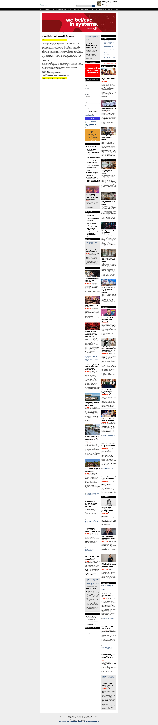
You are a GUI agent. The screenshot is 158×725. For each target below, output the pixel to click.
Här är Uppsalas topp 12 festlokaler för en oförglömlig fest (107, 232)
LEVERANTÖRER (103, 9)
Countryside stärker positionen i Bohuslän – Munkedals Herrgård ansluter (92, 530)
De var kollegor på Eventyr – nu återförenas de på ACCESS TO (108, 137)
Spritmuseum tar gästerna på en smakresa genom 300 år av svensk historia (92, 470)
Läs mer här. (87, 719)
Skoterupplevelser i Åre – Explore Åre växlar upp (92, 250)
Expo (102, 660)
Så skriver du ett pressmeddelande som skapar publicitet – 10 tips (93, 157)
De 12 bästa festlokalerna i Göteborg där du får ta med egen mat (108, 259)
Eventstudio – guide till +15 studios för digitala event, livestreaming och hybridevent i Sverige (92, 367)
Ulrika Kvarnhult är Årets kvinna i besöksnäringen (107, 419)
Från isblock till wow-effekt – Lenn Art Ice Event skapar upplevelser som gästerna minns (92, 439)
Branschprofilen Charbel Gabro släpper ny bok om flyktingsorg (107, 319)
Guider (92, 9)
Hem (43, 32)
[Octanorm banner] (79, 31)
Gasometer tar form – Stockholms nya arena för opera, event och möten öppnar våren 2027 (91, 334)
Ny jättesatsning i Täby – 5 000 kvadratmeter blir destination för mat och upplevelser (108, 290)
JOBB (96, 9)
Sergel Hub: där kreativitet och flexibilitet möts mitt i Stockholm (108, 445)
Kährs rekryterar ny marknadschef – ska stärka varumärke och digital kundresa (108, 565)
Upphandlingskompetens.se (92, 721)
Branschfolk (104, 322)
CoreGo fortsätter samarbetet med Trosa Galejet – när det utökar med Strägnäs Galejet (92, 197)
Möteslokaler (68, 9)
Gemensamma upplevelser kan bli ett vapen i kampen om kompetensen (108, 78)
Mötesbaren (48, 9)
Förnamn (87, 88)
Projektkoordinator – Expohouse (108, 53)
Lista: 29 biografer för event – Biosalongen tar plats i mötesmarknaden (92, 558)
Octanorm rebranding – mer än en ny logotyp (92, 587)
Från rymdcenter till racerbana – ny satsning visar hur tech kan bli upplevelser (91, 504)
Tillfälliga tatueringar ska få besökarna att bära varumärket (92, 280)
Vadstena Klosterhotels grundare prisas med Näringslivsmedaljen (107, 391)
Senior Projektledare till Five (110, 57)
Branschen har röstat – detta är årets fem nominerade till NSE (108, 478)
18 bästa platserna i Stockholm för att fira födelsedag (106, 172)
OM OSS (116, 9)
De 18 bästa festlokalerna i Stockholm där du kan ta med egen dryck (108, 202)
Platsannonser (48, 32)
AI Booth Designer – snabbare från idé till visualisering (107, 685)
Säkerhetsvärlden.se (64, 721)
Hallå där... (105, 6)
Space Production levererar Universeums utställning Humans (91, 45)
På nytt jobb (104, 513)
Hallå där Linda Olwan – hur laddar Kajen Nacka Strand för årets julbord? (109, 3)
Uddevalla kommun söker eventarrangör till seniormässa (92, 215)
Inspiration (76, 9)
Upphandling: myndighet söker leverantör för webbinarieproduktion (92, 228)
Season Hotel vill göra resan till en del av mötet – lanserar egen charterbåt (92, 404)
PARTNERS (111, 9)
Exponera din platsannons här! (109, 63)
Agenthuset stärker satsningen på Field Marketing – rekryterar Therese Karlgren (107, 509)
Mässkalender (85, 9)
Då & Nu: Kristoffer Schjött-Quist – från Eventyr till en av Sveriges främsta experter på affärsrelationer (108, 349)
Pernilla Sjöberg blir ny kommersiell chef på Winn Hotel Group (108, 538)
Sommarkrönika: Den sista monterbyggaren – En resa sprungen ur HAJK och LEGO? (108, 657)
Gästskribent (105, 630)
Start (42, 9)
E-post (86, 82)
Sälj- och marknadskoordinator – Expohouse (109, 47)
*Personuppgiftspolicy (89, 115)
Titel (86, 100)
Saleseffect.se (81, 721)
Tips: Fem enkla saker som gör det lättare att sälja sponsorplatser (93, 162)
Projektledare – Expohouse (110, 56)
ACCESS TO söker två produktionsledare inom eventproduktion (109, 42)
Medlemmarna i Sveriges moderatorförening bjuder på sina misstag (93, 174)
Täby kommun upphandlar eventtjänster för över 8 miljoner (92, 223)
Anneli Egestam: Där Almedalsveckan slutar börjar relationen (107, 595)
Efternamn (87, 94)
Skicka (92, 118)
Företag (86, 105)
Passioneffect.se (73, 721)
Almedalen (104, 598)
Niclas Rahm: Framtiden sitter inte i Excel (107, 627)
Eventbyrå (104, 81)
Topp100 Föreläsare (58, 9)
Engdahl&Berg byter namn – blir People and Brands (108, 109)
